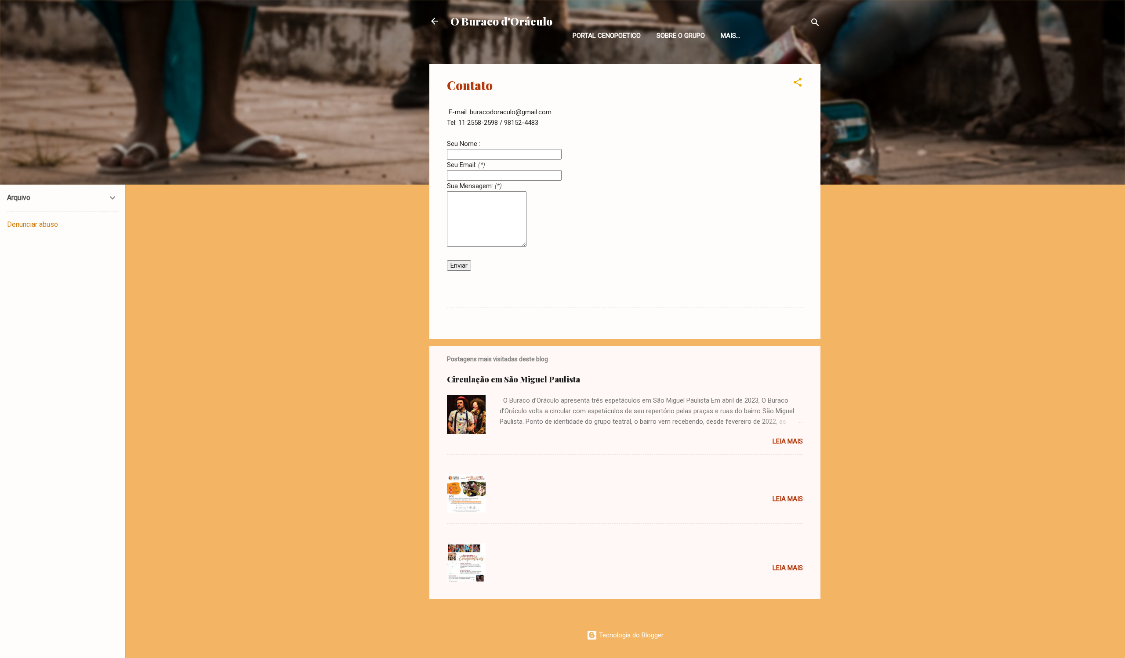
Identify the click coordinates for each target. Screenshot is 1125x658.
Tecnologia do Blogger (630, 635)
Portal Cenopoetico (607, 36)
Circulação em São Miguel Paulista (513, 379)
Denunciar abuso (32, 224)
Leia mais (788, 441)
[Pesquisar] (815, 24)
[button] (797, 84)
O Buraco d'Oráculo (501, 21)
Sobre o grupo (681, 36)
